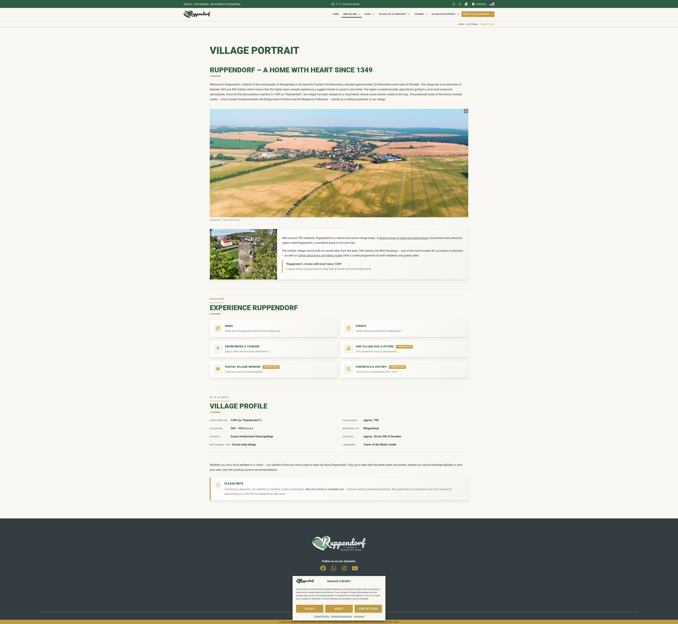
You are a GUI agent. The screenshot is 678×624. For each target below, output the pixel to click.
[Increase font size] (466, 4)
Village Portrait (487, 24)
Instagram (344, 567)
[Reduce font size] (454, 4)
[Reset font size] (460, 4)
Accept (310, 608)
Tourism (419, 14)
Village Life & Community (392, 14)
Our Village (350, 14)
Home (336, 14)
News (368, 14)
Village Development (443, 14)
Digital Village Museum (476, 14)
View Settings (368, 608)
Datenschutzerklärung (341, 616)
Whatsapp (333, 567)
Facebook (323, 567)
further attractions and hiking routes (320, 255)
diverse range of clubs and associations (403, 238)
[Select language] (491, 4)
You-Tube (354, 567)
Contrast (481, 4)
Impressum (359, 616)
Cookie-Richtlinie (321, 616)
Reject (339, 608)
